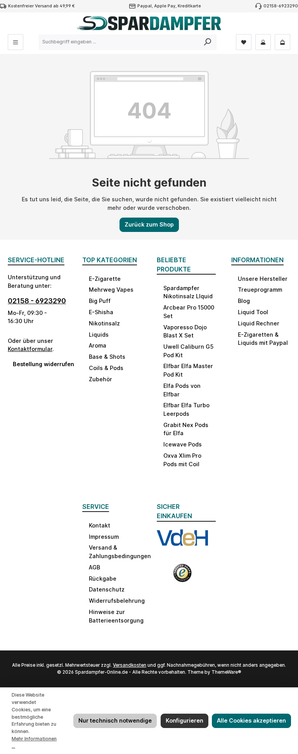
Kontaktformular (30, 349)
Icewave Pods (182, 444)
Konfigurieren (184, 720)
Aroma (97, 345)
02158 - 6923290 (37, 301)
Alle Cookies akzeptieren (251, 720)
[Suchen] (208, 42)
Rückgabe (102, 578)
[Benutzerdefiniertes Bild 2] (182, 576)
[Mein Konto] (263, 42)
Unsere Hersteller (263, 278)
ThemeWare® (226, 672)
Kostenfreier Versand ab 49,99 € (41, 6)
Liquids (99, 334)
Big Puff (100, 300)
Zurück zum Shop (149, 224)
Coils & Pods (106, 368)
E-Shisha (101, 312)
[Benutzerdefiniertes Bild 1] (182, 542)
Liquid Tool (253, 312)
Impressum (104, 536)
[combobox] (119, 42)
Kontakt (99, 525)
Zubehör (100, 379)
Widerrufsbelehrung (117, 600)
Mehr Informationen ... (34, 742)
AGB (94, 567)
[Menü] (15, 42)
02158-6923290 (280, 6)
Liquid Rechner (258, 323)
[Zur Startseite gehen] (149, 23)
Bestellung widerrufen (40, 364)
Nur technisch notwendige (115, 720)
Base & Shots (107, 356)
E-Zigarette (105, 278)
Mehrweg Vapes (111, 289)
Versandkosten (129, 665)
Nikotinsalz (104, 323)
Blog (244, 300)
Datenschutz (107, 589)
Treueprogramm (260, 289)
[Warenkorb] (282, 42)
